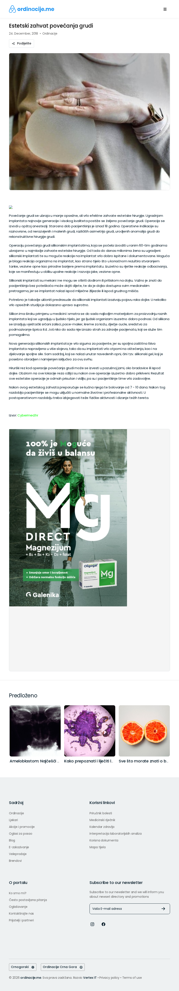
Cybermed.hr (27, 415)
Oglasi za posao (20, 833)
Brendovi (15, 861)
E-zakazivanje (19, 847)
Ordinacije (16, 813)
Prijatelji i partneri (21, 920)
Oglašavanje (18, 907)
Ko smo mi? (17, 893)
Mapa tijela (98, 847)
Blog (12, 840)
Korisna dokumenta (104, 840)
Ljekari (13, 820)
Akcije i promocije (22, 827)
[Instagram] (92, 923)
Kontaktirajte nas (21, 913)
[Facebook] (103, 923)
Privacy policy (109, 977)
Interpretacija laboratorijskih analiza (115, 833)
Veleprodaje (18, 854)
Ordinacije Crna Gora (61, 967)
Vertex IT (90, 977)
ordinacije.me (30, 977)
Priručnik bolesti (101, 813)
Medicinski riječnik (102, 820)
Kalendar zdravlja (102, 827)
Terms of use (132, 977)
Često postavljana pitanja (28, 900)
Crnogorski (21, 967)
